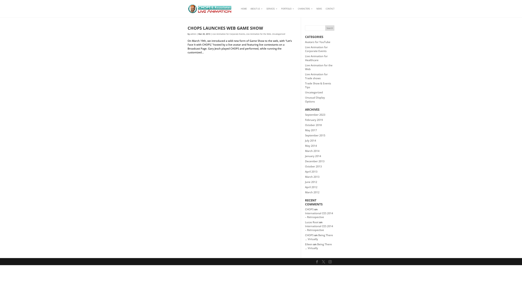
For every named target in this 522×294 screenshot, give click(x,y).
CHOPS (309, 209)
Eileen (309, 244)
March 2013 (312, 177)
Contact (330, 9)
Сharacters (304, 9)
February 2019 (314, 120)
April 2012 (311, 187)
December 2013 (314, 161)
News (319, 9)
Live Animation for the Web (258, 34)
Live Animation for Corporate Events (228, 34)
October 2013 (313, 166)
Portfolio (286, 9)
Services (270, 9)
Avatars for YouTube (317, 42)
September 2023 (315, 115)
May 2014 (311, 146)
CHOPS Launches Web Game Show (225, 28)
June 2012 (311, 182)
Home (244, 9)
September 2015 (315, 135)
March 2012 (312, 192)
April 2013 (311, 171)
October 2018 (313, 125)
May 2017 (311, 130)
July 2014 (310, 140)
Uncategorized (278, 34)
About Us (255, 9)
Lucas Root (312, 222)
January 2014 (313, 156)
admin (193, 34)
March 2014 (312, 151)
